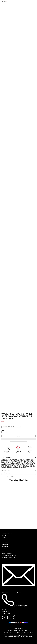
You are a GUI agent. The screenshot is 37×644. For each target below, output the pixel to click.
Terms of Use (15, 630)
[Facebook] (14, 619)
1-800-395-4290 (6, 611)
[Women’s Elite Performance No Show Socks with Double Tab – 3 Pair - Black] (8, 522)
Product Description (6, 457)
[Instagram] (9, 619)
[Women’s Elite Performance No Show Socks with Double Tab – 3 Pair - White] (4, 522)
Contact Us (4, 537)
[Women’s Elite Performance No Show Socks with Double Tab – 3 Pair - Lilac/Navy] (20, 522)
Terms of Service (21, 630)
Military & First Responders (7, 553)
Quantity (3, 430)
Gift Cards (4, 551)
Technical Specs (5, 470)
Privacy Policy (9, 630)
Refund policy (27, 630)
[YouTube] (4, 619)
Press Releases (5, 544)
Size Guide (4, 535)
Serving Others (4, 542)
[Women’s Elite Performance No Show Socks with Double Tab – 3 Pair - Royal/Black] (24, 522)
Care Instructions (5, 473)
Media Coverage (5, 546)
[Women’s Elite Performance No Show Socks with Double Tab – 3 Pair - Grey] (16, 522)
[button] (18, 439)
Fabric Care (4, 548)
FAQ (3, 539)
